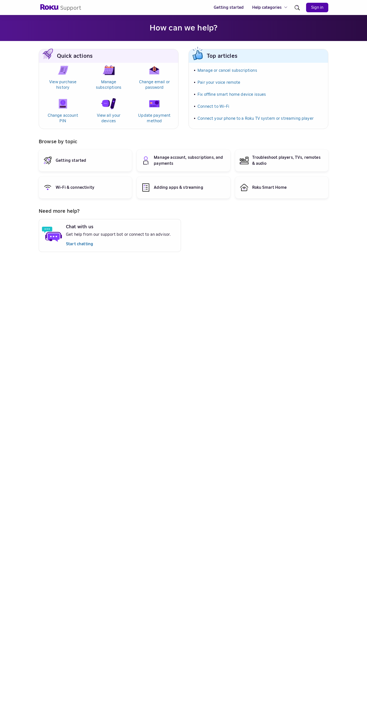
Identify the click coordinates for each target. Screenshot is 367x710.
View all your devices (109, 118)
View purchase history (62, 85)
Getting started (229, 8)
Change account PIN (63, 118)
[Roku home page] (49, 8)
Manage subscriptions (108, 85)
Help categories (267, 8)
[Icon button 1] (297, 7)
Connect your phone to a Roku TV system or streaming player (255, 118)
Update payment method (154, 118)
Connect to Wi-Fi (213, 106)
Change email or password (154, 85)
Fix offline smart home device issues (231, 94)
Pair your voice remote (218, 82)
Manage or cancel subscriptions (227, 70)
